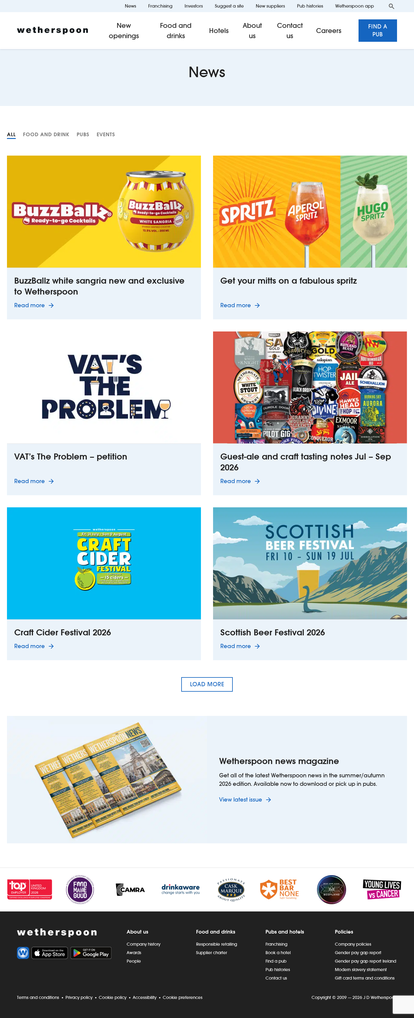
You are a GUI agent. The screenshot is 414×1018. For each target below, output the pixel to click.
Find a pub (377, 30)
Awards (134, 952)
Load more (207, 684)
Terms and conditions (38, 997)
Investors (194, 6)
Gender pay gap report (358, 952)
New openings (124, 30)
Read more (35, 305)
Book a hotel (278, 952)
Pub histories (310, 6)
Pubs (83, 134)
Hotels (219, 30)
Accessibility (144, 997)
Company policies (353, 944)
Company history (143, 944)
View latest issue (241, 799)
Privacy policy (78, 997)
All (11, 134)
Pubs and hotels (284, 931)
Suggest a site (229, 6)
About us (252, 30)
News (130, 6)
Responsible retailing (216, 944)
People (134, 961)
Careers (329, 30)
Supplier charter (211, 952)
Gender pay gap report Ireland (365, 961)
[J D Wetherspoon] (52, 31)
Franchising (160, 6)
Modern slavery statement (361, 969)
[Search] (391, 6)
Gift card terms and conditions (365, 978)
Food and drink (46, 134)
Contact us (290, 30)
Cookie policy (112, 997)
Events (106, 134)
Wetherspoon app (354, 6)
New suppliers (270, 6)
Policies (344, 931)
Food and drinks (176, 30)
